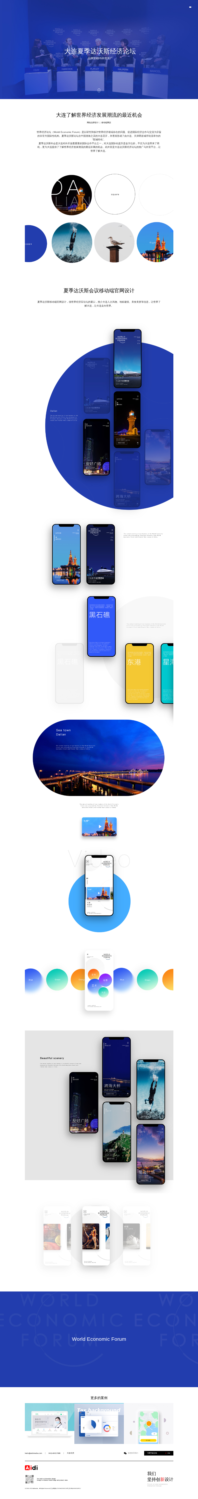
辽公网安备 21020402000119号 (59, 1488)
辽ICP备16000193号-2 (74, 1488)
